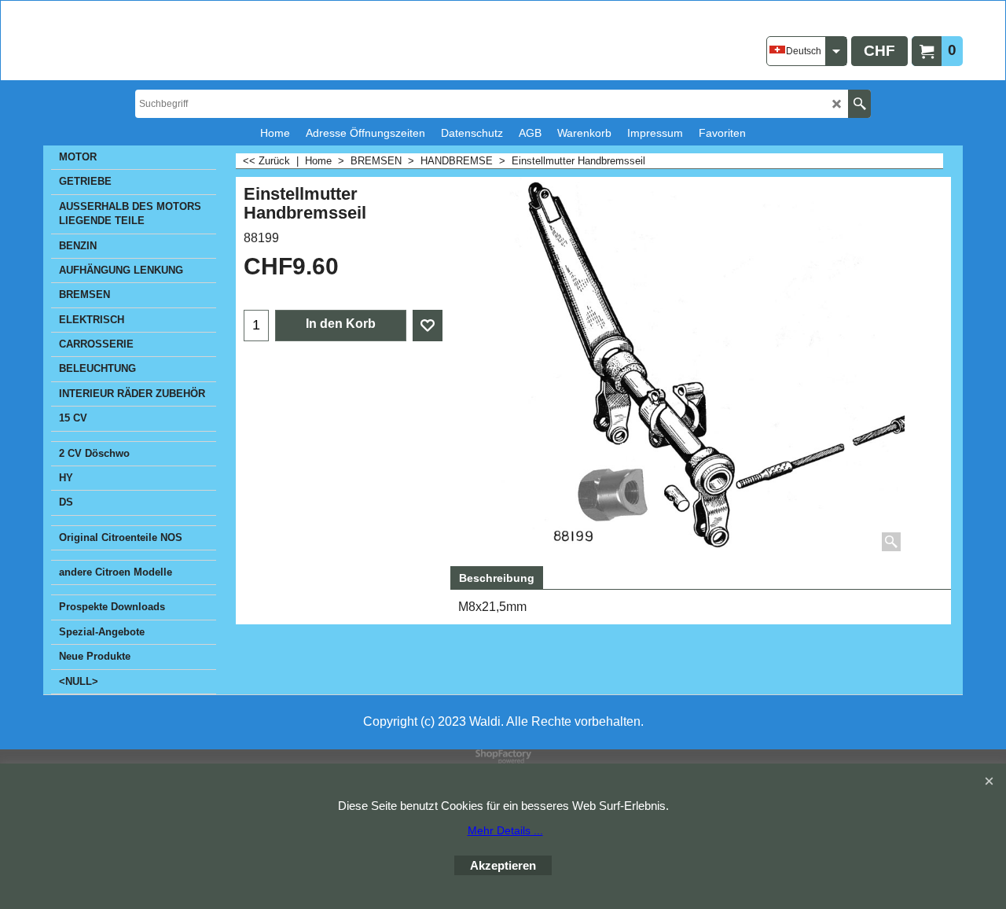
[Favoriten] (427, 325)
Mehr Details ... (505, 830)
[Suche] (859, 104)
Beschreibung (496, 578)
